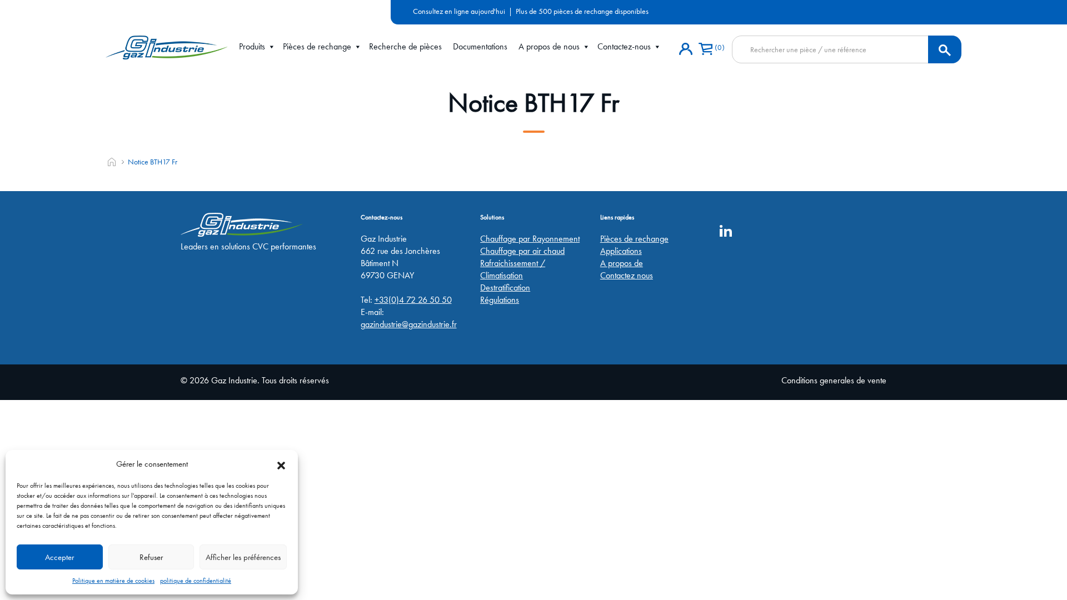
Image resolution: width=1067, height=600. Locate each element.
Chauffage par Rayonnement (530, 238)
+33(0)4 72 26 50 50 (413, 300)
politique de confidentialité (195, 580)
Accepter (59, 557)
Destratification (505, 287)
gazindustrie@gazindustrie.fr (409, 324)
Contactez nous (626, 275)
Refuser (151, 557)
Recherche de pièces (405, 46)
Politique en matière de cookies (113, 580)
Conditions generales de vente (833, 380)
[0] (705, 49)
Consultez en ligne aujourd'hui (459, 11)
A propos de (621, 263)
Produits (252, 46)
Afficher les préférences (243, 557)
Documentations (480, 46)
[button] (281, 463)
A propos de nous (549, 46)
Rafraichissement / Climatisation (512, 269)
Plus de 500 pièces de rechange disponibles (582, 11)
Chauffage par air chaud (522, 251)
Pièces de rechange (317, 46)
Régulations (499, 300)
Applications (621, 251)
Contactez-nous (624, 46)
